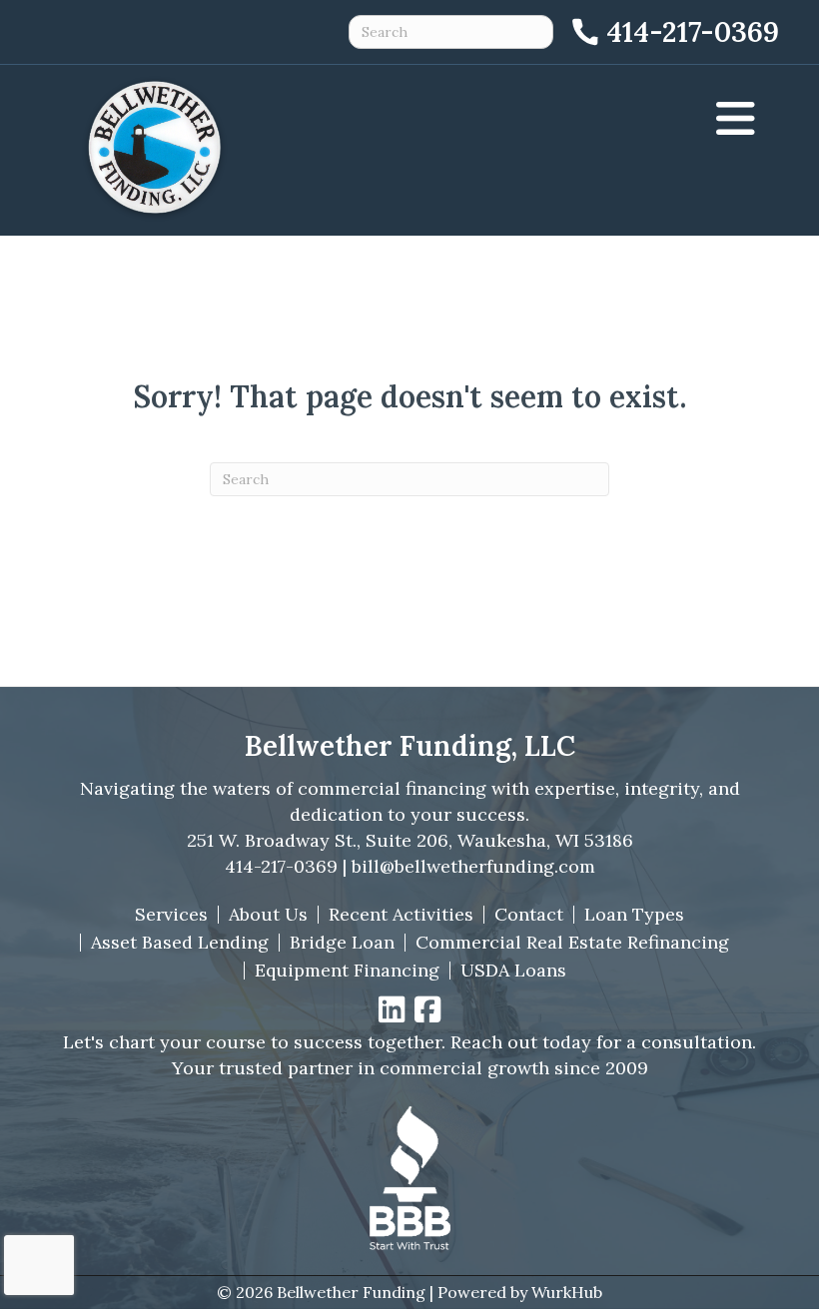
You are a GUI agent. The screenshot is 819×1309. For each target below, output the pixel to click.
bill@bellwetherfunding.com (473, 866)
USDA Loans (513, 971)
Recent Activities (401, 915)
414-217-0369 (281, 866)
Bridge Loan (342, 943)
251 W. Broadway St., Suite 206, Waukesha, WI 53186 (410, 840)
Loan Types (634, 915)
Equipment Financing (347, 971)
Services (171, 915)
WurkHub (566, 1292)
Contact (528, 915)
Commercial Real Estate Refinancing (572, 943)
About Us (268, 915)
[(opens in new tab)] (409, 1175)
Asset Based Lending (180, 943)
